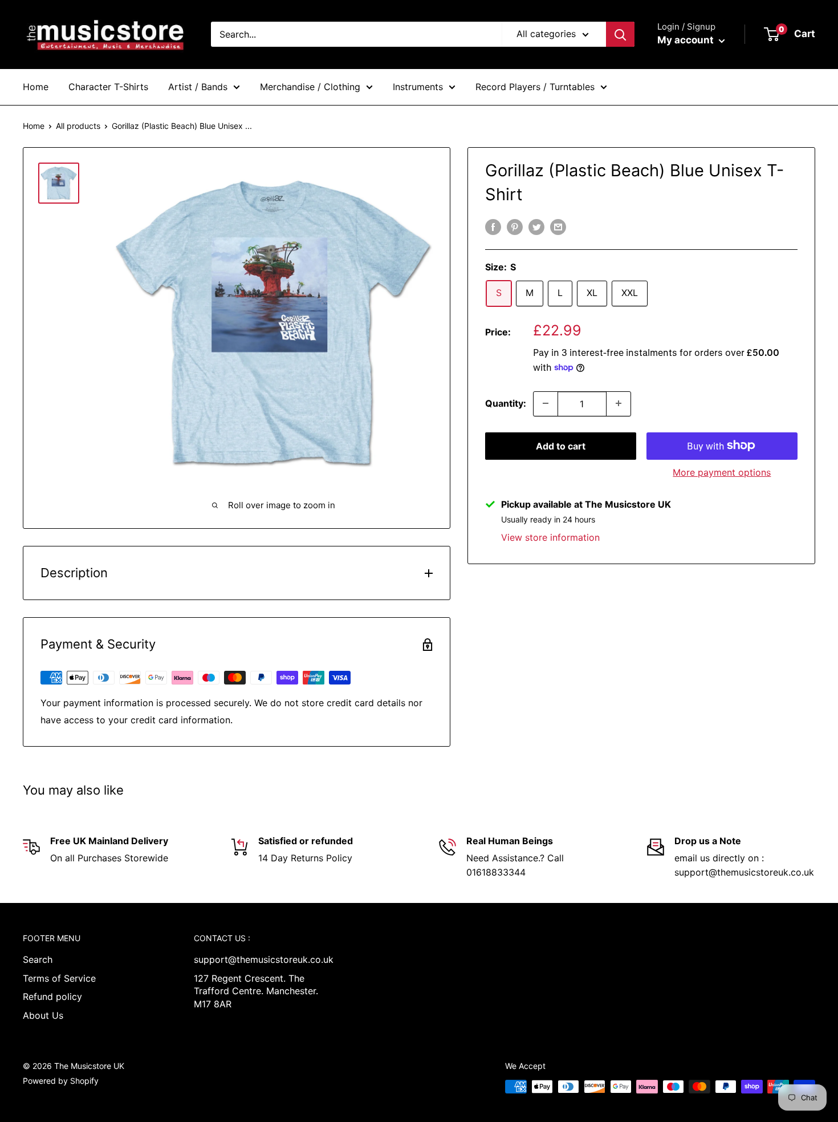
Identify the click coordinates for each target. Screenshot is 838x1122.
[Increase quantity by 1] (618, 403)
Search (37, 959)
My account (686, 40)
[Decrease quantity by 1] (546, 403)
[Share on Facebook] (493, 227)
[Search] (620, 34)
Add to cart (560, 445)
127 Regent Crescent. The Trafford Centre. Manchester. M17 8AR (256, 991)
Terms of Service (59, 978)
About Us (43, 1015)
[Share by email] (558, 227)
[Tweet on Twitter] (536, 227)
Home (35, 86)
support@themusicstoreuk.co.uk (259, 959)
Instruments (418, 86)
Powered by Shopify (61, 1080)
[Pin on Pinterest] (515, 227)
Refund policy (52, 996)
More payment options (722, 471)
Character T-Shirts (108, 86)
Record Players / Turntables (535, 86)
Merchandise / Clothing (310, 86)
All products (78, 126)
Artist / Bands (197, 86)
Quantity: (505, 402)
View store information (550, 536)
